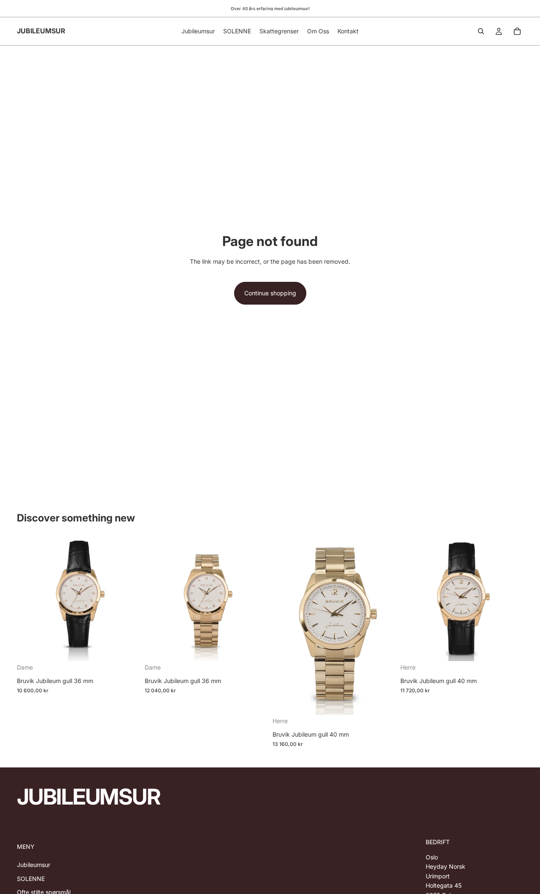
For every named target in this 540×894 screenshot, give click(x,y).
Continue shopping (270, 293)
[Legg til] (126, 648)
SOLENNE (31, 878)
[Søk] (481, 31)
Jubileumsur (33, 864)
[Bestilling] (517, 31)
